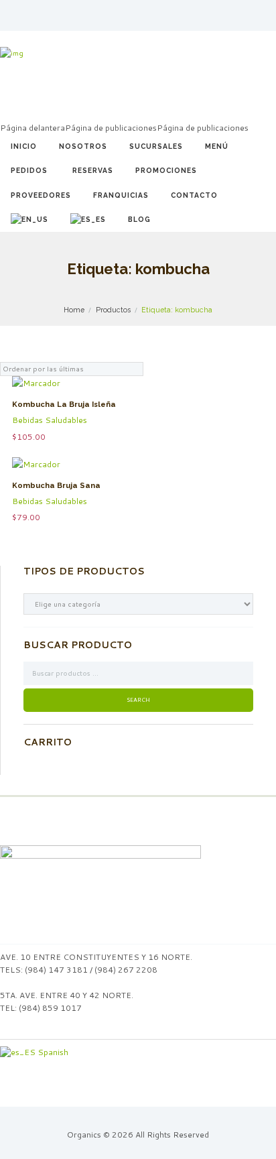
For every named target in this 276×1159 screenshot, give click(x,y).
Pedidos (29, 170)
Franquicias (121, 195)
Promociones (166, 170)
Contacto (194, 195)
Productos (113, 310)
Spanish (52, 1052)
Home (74, 310)
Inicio (24, 146)
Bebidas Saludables (49, 420)
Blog (139, 219)
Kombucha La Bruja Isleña (64, 404)
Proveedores (41, 195)
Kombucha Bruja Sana (56, 485)
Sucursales (156, 146)
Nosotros (83, 146)
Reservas (92, 170)
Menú (216, 146)
